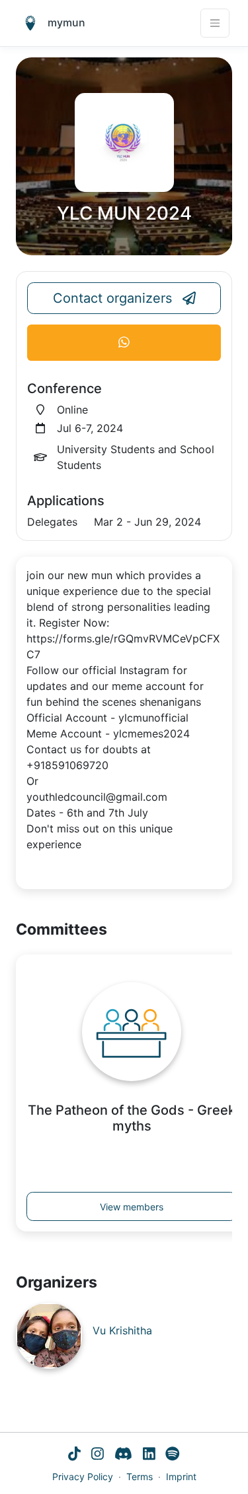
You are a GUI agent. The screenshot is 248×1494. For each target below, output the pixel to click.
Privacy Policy (82, 1476)
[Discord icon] (123, 1455)
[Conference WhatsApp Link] (124, 343)
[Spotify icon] (172, 1455)
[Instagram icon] (97, 1455)
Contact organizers (112, 298)
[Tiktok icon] (74, 1455)
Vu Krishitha (122, 1330)
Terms (139, 1476)
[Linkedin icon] (149, 1455)
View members (131, 1206)
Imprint (181, 1476)
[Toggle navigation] (214, 23)
